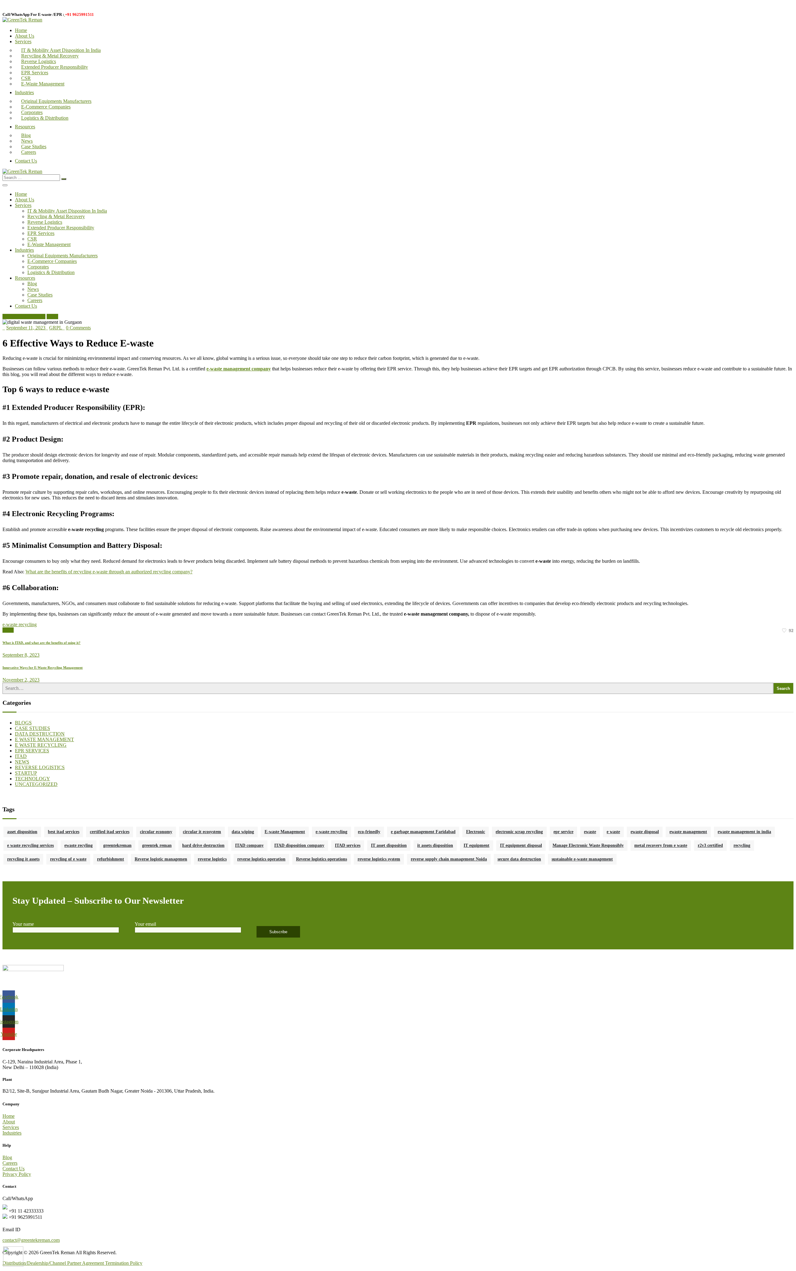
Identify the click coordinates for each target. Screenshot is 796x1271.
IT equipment (476, 845)
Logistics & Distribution (44, 118)
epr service (563, 831)
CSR (26, 78)
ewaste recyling (78, 845)
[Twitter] (4, 630)
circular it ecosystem (202, 831)
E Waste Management (23, 316)
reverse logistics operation (261, 859)
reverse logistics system (379, 859)
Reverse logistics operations (321, 859)
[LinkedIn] (12, 630)
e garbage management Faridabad (423, 831)
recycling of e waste (68, 859)
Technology (32, 778)
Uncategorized (36, 784)
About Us (24, 36)
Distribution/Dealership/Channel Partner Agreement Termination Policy (72, 1263)
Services (23, 41)
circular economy (156, 831)
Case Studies (33, 146)
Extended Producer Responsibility (54, 67)
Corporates (32, 112)
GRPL (55, 327)
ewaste (590, 831)
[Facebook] (8, 630)
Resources (25, 126)
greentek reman (157, 845)
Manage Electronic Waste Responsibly (588, 845)
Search (783, 688)
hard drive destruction (203, 845)
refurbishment (110, 859)
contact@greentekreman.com (31, 1240)
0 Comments (78, 327)
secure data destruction (519, 859)
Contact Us (26, 160)
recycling (742, 845)
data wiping (243, 831)
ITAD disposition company (299, 845)
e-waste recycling (19, 624)
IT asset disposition (389, 845)
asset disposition (22, 831)
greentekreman (117, 845)
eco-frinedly (369, 831)
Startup (26, 773)
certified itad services (109, 831)
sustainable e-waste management (582, 859)
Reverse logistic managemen (161, 859)
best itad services (63, 831)
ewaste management (688, 831)
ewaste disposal (645, 831)
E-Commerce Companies (46, 106)
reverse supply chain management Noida (449, 859)
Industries (24, 92)
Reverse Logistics (38, 61)
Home (21, 30)
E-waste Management (285, 831)
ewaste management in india (744, 831)
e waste (613, 831)
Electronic (475, 831)
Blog (26, 135)
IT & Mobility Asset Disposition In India (61, 50)
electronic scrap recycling (519, 831)
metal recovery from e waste (660, 845)
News (27, 141)
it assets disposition (435, 845)
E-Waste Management (42, 83)
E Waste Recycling (41, 745)
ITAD (21, 756)
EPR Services (34, 72)
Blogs (52, 316)
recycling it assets (23, 859)
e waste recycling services (30, 845)
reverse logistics (212, 859)
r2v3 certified (710, 845)
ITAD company (249, 845)
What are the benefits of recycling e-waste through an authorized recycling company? (108, 571)
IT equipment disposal (521, 845)
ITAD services (347, 845)
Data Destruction (40, 733)
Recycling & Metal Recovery (50, 55)
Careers (28, 152)
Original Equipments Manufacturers (56, 101)
